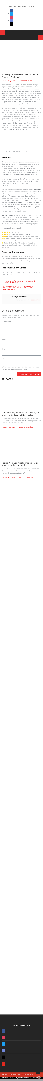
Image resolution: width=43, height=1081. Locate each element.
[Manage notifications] (38, 1077)
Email (4, 349)
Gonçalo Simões (27, 427)
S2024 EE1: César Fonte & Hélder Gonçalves (17, 800)
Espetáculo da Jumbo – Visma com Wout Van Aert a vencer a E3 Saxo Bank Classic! (18, 287)
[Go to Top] (38, 1072)
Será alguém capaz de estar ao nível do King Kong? (21, 282)
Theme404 (13, 1074)
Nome (4, 339)
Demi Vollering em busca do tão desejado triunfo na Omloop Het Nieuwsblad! (20, 414)
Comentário (6, 322)
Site (3, 359)
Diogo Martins (27, 81)
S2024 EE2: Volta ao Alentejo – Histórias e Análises (19, 777)
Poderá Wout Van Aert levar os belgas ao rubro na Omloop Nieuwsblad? (20, 464)
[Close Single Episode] (18, 609)
